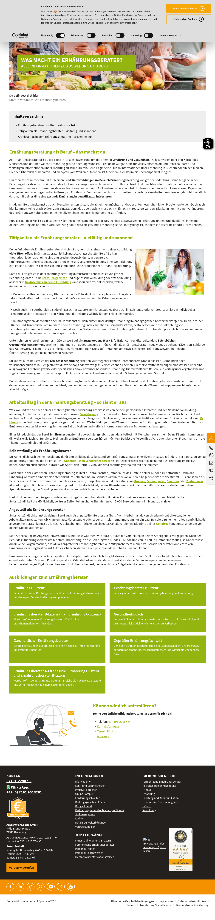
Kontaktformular (108, 726)
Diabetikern (194, 481)
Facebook (10, 887)
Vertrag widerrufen (21, 867)
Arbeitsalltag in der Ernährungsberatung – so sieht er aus (55, 137)
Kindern (139, 481)
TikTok (30, 887)
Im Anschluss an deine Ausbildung (48, 282)
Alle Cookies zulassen (185, 8)
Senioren (173, 481)
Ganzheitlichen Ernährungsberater (88, 461)
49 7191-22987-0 (119, 721)
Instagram (51, 887)
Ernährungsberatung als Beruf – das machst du (48, 125)
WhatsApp (103, 736)
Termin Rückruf (107, 731)
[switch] (91, 35)
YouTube (71, 887)
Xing (61, 887)
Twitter (41, 887)
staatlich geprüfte (54, 278)
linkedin (20, 887)
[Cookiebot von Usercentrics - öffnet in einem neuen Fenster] (20, 35)
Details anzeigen (168, 35)
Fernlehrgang (89, 414)
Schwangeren (156, 481)
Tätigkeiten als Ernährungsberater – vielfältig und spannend (57, 131)
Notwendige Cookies (185, 19)
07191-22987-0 (18, 780)
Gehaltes (162, 523)
